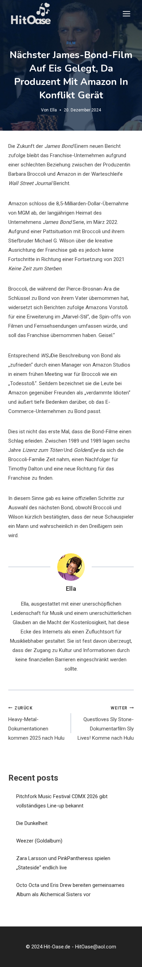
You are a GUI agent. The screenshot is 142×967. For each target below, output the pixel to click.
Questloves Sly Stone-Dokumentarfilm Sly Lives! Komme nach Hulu (106, 723)
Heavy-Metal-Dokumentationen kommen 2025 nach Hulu (36, 723)
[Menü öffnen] (126, 13)
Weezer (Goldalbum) (39, 841)
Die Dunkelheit (32, 823)
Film (71, 43)
